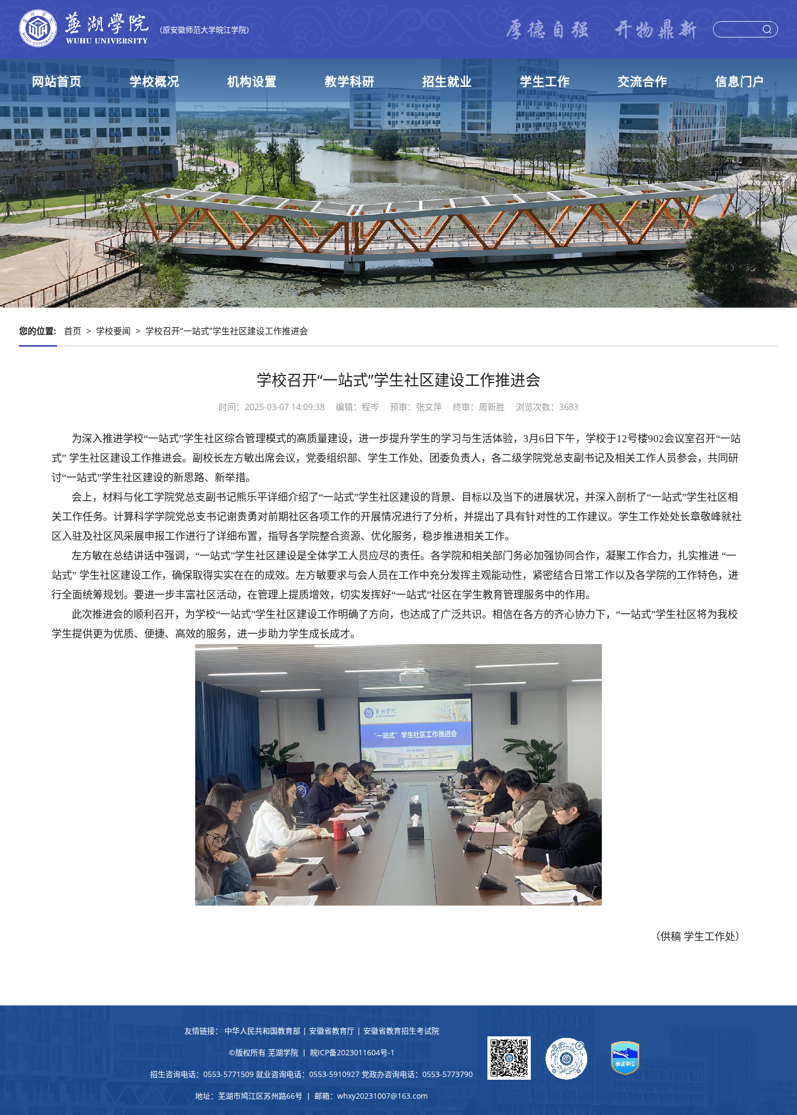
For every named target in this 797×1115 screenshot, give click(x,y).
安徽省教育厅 (332, 1030)
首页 (72, 331)
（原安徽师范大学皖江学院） (204, 29)
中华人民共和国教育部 (262, 1030)
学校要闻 (113, 331)
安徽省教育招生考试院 (401, 1030)
